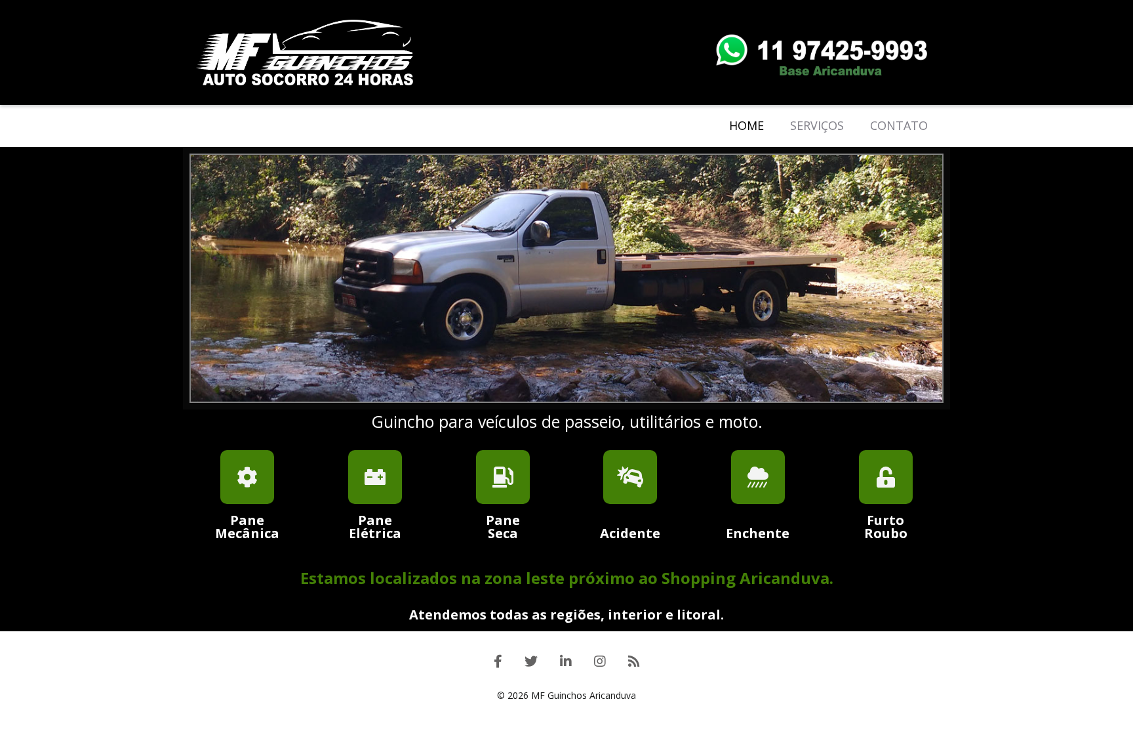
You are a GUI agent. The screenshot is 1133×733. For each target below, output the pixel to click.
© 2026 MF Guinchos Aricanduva (566, 695)
